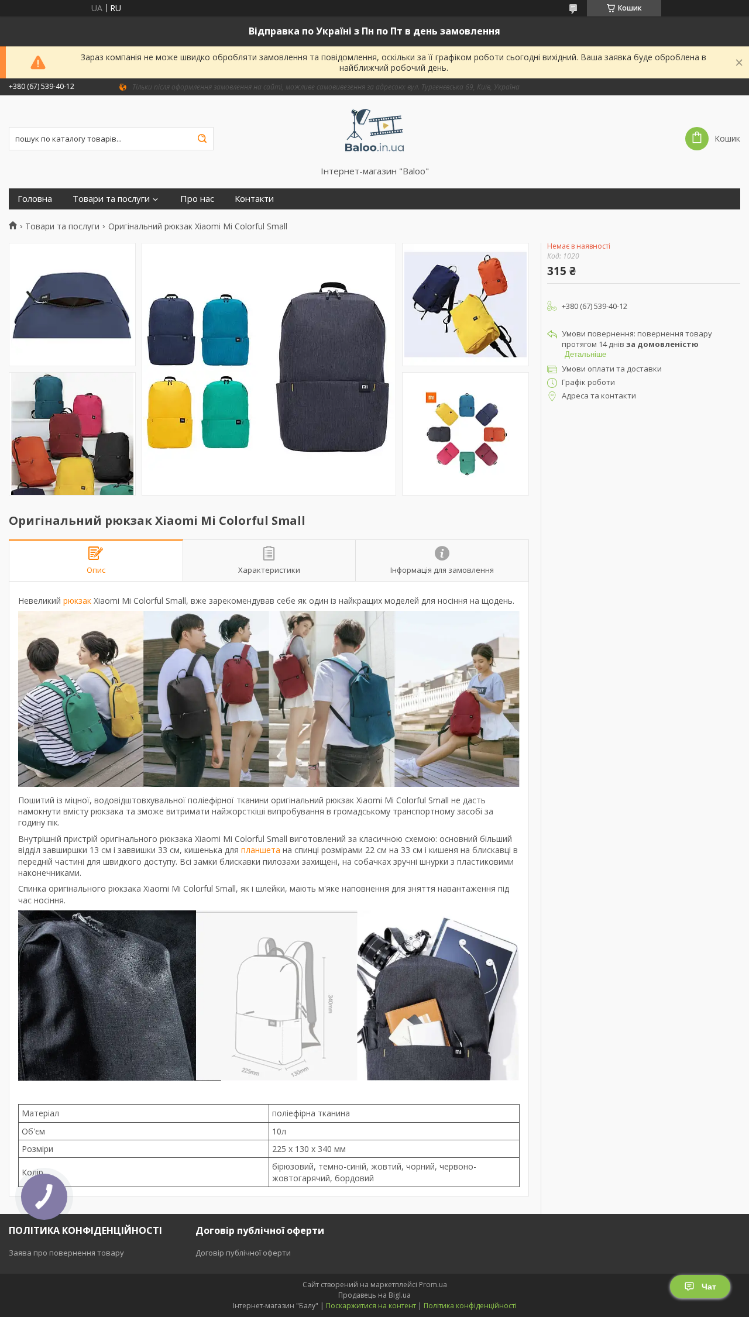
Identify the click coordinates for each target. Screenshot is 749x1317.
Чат (709, 1286)
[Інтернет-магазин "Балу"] (375, 130)
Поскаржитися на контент (371, 1306)
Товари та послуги (111, 198)
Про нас (197, 198)
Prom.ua (433, 1285)
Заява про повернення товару (66, 1252)
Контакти (254, 198)
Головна (35, 198)
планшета (260, 849)
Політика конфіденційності (470, 1306)
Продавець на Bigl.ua (374, 1295)
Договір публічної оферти (243, 1252)
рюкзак (77, 600)
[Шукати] (202, 138)
